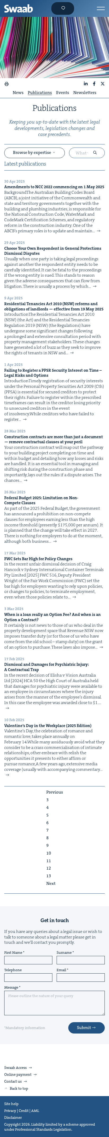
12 (48, 868)
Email (61, 970)
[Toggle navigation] (101, 8)
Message (11, 987)
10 (48, 853)
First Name (13, 953)
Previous (54, 792)
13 (48, 876)
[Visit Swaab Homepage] (18, 8)
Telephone (13, 970)
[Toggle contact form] (62, 8)
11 (48, 861)
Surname (64, 953)
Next (51, 883)
